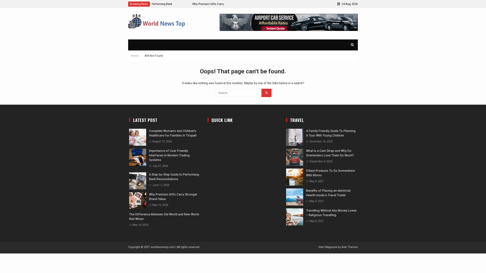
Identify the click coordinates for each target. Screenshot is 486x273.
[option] (188, 4)
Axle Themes (350, 247)
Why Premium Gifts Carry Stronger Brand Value (183, 4)
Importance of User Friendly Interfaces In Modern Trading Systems (169, 155)
